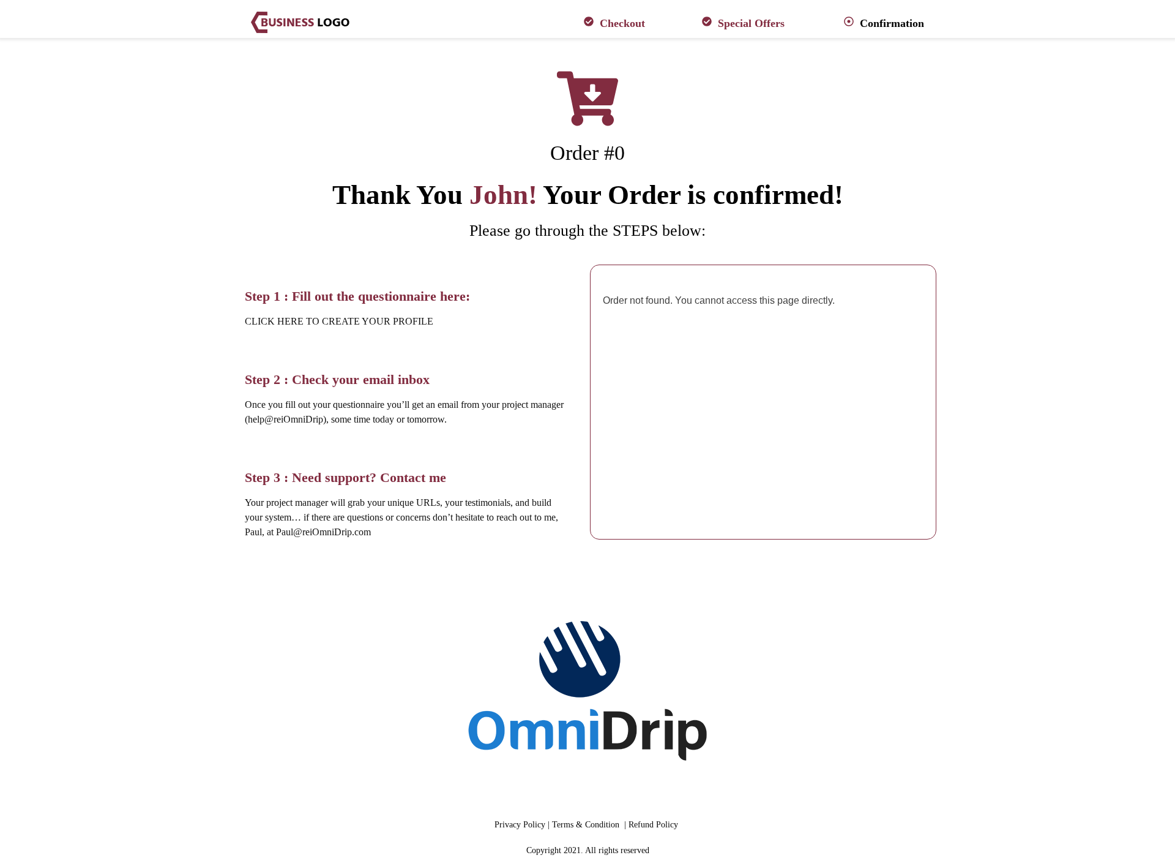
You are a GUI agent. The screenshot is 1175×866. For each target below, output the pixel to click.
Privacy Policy (521, 824)
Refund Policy (655, 824)
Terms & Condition (587, 824)
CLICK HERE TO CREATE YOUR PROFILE (339, 321)
